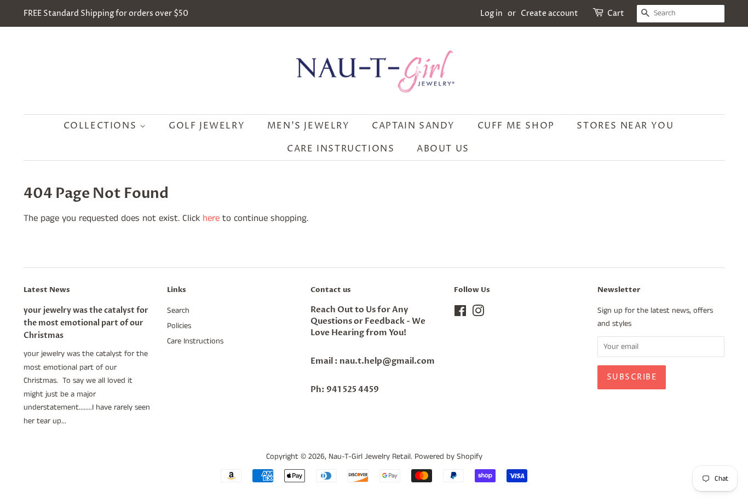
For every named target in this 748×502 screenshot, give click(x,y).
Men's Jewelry (308, 126)
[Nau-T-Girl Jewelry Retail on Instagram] (478, 313)
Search (178, 310)
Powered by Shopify (448, 456)
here (211, 218)
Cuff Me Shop (516, 126)
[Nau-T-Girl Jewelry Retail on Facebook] (460, 313)
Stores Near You (625, 126)
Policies (179, 325)
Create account (549, 13)
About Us (443, 149)
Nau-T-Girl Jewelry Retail (370, 456)
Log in (491, 13)
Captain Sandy (413, 126)
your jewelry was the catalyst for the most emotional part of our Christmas (86, 323)
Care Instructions (340, 149)
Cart (615, 13)
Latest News (47, 290)
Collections (102, 126)
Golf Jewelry (207, 126)
